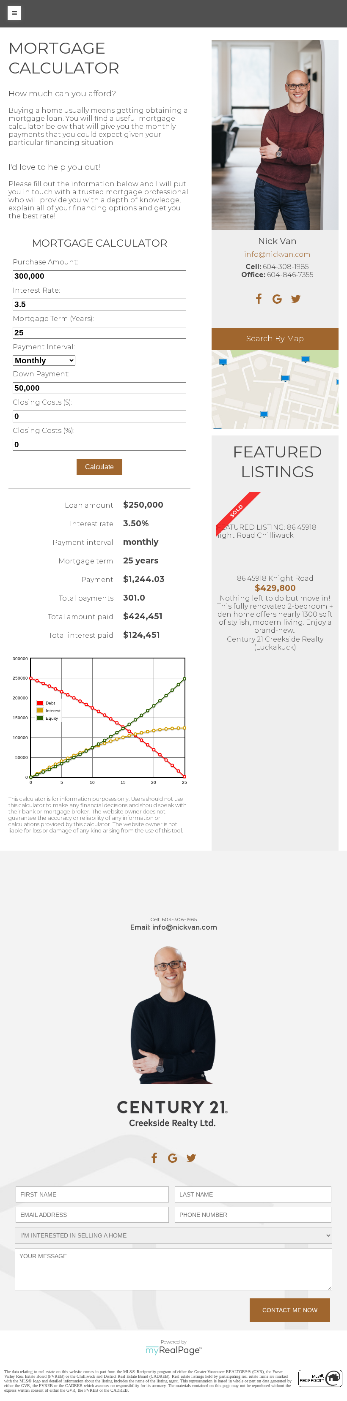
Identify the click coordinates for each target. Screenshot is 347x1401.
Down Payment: (41, 374)
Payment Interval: (44, 347)
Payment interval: (83, 543)
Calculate (99, 467)
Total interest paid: (82, 635)
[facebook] (154, 1158)
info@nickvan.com (277, 254)
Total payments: (87, 598)
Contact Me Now (289, 1310)
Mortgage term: (86, 561)
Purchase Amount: (45, 262)
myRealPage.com (173, 1351)
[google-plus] (172, 1158)
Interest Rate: (36, 290)
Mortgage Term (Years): (53, 319)
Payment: (98, 580)
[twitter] (191, 1158)
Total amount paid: (81, 617)
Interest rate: (92, 524)
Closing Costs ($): (42, 402)
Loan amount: (90, 505)
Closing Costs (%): (43, 431)
